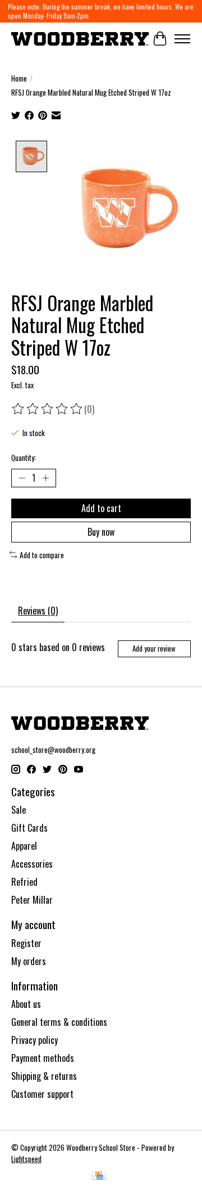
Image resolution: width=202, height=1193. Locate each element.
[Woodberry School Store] (80, 38)
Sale (18, 810)
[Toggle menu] (182, 39)
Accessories (32, 864)
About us (26, 1004)
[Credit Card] (99, 1176)
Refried (24, 882)
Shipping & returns (44, 1076)
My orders (28, 961)
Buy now (101, 532)
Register (26, 943)
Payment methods (42, 1058)
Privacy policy (34, 1040)
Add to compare (42, 554)
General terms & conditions (59, 1022)
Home (19, 78)
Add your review (154, 648)
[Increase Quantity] (45, 477)
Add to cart (101, 508)
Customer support (42, 1094)
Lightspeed (26, 1158)
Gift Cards (29, 828)
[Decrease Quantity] (22, 477)
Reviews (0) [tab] (38, 610)
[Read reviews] (47, 409)
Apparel (24, 846)
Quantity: (23, 457)
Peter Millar (32, 900)
